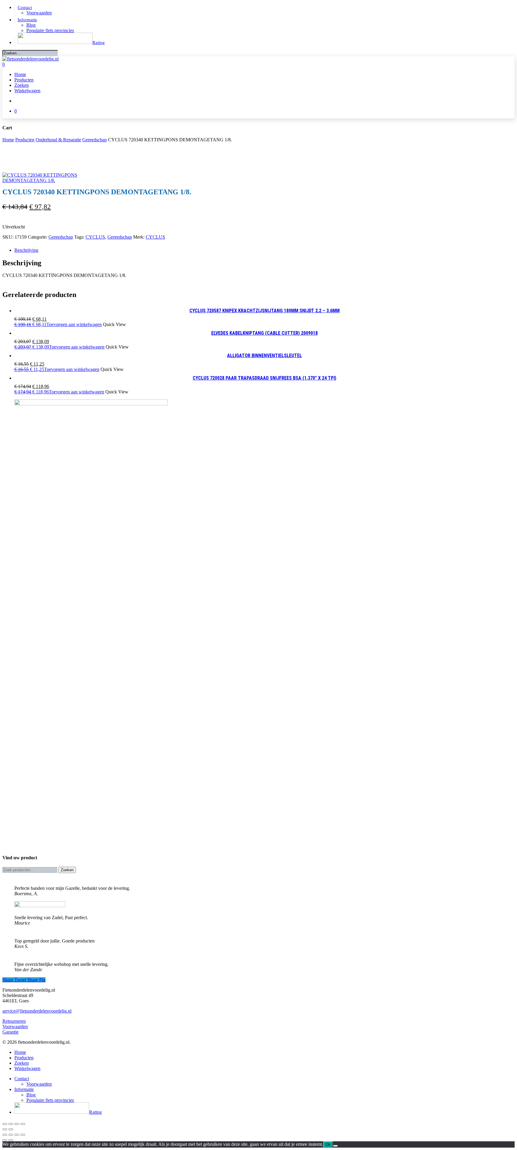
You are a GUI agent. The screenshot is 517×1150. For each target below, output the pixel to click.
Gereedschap (94, 139)
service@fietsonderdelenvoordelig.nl (37, 1010)
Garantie (10, 1031)
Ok (328, 1144)
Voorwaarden (15, 1026)
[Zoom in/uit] (4, 1124)
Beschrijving (26, 250)
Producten (24, 139)
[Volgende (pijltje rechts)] (10, 1129)
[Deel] (16, 1124)
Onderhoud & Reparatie (58, 139)
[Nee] (335, 1146)
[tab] (264, 250)
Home (8, 139)
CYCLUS (95, 237)
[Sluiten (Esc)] (22, 1124)
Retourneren (14, 1021)
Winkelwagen (27, 1068)
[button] (58, 324)
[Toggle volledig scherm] (10, 1124)
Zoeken (67, 870)
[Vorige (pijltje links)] (4, 1129)
